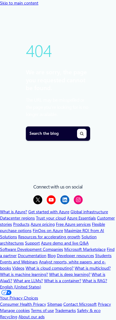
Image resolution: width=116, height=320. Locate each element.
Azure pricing (43, 224)
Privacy (104, 304)
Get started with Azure (48, 211)
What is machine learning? (24, 274)
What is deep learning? (69, 274)
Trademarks (65, 310)
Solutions (8, 236)
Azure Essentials (81, 218)
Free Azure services (73, 224)
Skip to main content (19, 3)
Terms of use (42, 310)
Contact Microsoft (80, 304)
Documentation (32, 255)
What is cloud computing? (49, 268)
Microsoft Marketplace (85, 249)
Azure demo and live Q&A (65, 243)
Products (21, 224)
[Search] (82, 133)
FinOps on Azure (48, 230)
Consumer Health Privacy (23, 304)
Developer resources (75, 255)
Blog (52, 255)
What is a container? (62, 280)
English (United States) (20, 287)
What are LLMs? (28, 280)
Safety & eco (89, 310)
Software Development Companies (31, 249)
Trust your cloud (51, 218)
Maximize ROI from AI (84, 230)
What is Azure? (13, 211)
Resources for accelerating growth (49, 236)
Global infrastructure (89, 211)
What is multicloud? (93, 268)
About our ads (31, 316)
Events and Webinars (19, 261)
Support (32, 243)
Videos (18, 268)
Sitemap (54, 304)
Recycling (8, 316)
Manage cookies (15, 310)
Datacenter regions (17, 218)
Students (103, 255)
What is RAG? (94, 280)
